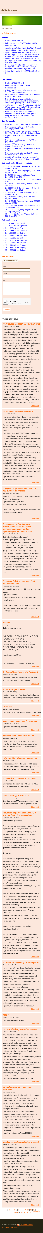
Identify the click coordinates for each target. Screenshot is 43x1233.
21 (34, 1212)
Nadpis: (5, 273)
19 (27, 1212)
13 (8, 1212)
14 (12, 1212)
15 (15, 1212)
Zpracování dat (7, 1227)
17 (21, 1212)
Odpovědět (35, 406)
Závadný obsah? (26, 1225)
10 (28, 1210)
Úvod (3, 28)
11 (31, 1210)
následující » (36, 1211)
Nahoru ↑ (17, 1227)
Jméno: (5, 266)
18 (24, 1212)
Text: (4, 280)
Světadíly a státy (9, 10)
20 (30, 1212)
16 (18, 1212)
